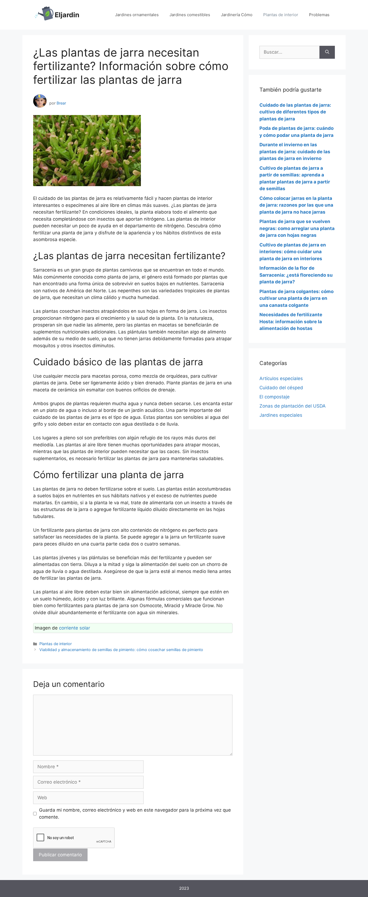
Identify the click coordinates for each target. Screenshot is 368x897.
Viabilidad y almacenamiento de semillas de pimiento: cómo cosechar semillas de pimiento (121, 649)
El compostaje (274, 396)
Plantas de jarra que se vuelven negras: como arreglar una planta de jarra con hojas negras (297, 228)
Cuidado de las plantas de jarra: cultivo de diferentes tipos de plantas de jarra (295, 111)
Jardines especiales (280, 415)
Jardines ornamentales (137, 14)
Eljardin (67, 15)
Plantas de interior (280, 14)
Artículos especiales (281, 378)
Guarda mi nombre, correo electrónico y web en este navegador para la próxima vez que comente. (135, 813)
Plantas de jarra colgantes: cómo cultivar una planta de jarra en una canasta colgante (296, 298)
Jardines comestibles (189, 14)
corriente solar (74, 628)
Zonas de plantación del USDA (292, 406)
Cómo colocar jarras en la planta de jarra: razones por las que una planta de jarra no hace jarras (296, 205)
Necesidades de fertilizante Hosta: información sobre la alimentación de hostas (290, 321)
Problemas (319, 14)
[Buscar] (327, 52)
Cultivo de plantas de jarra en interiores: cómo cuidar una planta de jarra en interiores (292, 251)
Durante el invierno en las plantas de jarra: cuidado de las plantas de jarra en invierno (294, 151)
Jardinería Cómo (236, 14)
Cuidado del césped (281, 387)
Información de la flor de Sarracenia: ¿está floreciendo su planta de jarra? (296, 274)
